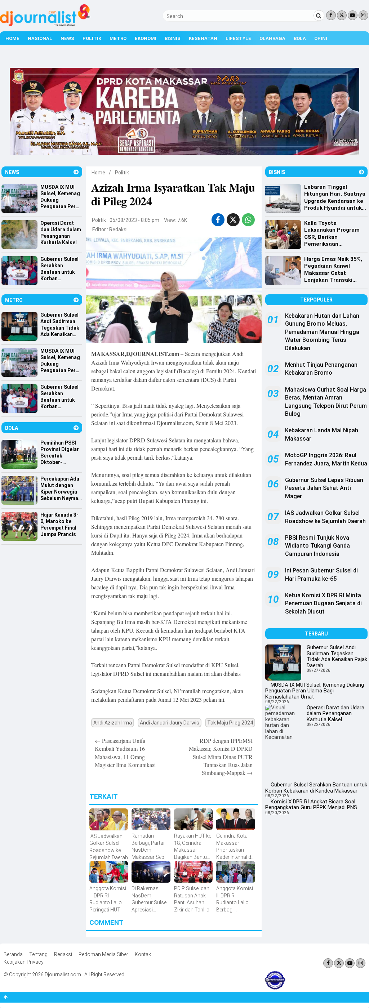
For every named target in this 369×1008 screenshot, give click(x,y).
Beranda (13, 954)
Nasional (40, 38)
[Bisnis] (361, 172)
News (67, 38)
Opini (320, 38)
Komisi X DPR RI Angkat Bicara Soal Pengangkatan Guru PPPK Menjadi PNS (311, 804)
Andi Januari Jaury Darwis (169, 723)
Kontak (143, 954)
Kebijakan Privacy (24, 962)
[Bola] (76, 427)
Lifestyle (238, 38)
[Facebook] (331, 15)
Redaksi (118, 229)
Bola (300, 38)
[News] (76, 172)
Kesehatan (203, 38)
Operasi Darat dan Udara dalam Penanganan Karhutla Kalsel (335, 713)
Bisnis (173, 38)
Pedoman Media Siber (103, 954)
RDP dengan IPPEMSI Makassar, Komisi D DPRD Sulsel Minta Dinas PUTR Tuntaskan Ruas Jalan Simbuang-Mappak (221, 757)
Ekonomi (145, 38)
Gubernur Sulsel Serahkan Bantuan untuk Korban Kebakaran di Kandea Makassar (316, 787)
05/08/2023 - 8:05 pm (134, 220)
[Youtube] (352, 15)
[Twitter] (342, 15)
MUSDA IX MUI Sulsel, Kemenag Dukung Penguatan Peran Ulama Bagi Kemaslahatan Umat (314, 691)
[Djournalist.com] (45, 24)
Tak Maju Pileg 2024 (230, 723)
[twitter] (233, 219)
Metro (118, 38)
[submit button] (319, 15)
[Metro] (76, 299)
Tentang (38, 954)
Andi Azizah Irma (112, 723)
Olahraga (272, 38)
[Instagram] (363, 15)
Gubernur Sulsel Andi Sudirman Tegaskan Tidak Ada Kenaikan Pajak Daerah (337, 656)
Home (12, 38)
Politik (92, 38)
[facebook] (218, 219)
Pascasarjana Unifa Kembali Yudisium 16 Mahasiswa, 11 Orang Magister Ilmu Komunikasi (125, 752)
